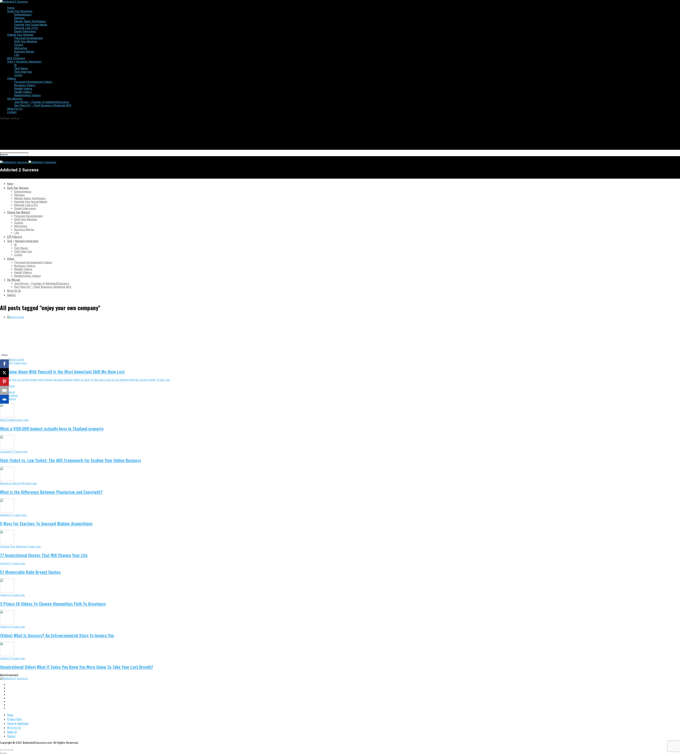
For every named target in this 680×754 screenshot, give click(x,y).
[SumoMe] (4, 399)
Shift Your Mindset (25, 41)
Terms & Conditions (18, 723)
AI (15, 65)
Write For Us (14, 108)
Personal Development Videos (33, 82)
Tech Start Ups (23, 71)
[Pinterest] (4, 381)
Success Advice (24, 51)
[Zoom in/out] (12, 749)
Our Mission (14, 98)
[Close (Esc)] (1, 749)
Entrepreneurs (23, 14)
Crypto (18, 75)
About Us (12, 732)
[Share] (5, 749)
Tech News (21, 68)
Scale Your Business (19, 11)
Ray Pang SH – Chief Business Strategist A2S (42, 105)
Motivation (20, 48)
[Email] (4, 390)
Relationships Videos (27, 95)
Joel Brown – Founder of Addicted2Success (41, 102)
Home (11, 8)
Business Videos (24, 85)
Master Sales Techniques (30, 21)
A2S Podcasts (16, 58)
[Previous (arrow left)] (1, 753)
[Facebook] (4, 363)
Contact (11, 112)
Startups (19, 18)
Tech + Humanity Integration (24, 61)
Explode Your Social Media (30, 24)
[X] (4, 372)
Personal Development (28, 38)
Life (16, 55)
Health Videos (23, 92)
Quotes (18, 45)
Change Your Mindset (20, 34)
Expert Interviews (25, 31)
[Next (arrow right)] (5, 753)
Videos (11, 78)
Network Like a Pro (26, 28)
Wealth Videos (23, 88)
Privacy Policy (14, 719)
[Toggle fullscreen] (8, 749)
